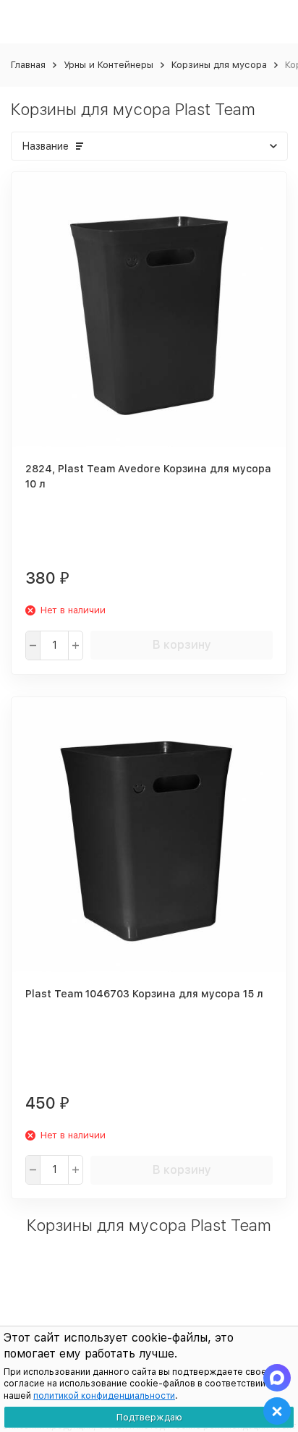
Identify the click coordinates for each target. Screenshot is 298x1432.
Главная (28, 64)
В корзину (182, 645)
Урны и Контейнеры (108, 64)
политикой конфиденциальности (104, 1396)
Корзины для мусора (219, 64)
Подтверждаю (149, 1417)
